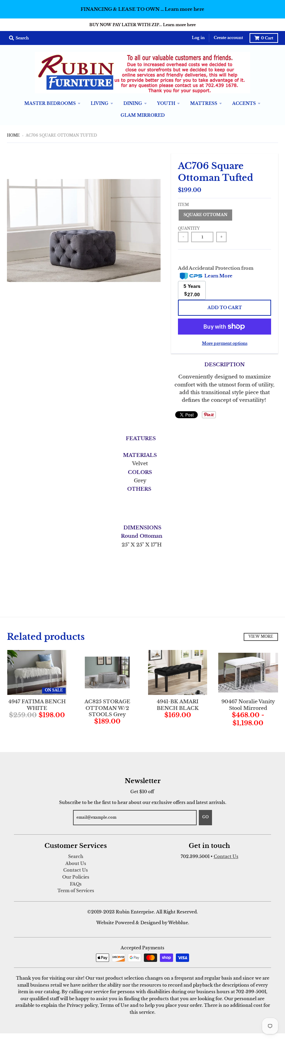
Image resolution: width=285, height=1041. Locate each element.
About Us (75, 863)
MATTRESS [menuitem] (203, 103)
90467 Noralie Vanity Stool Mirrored (248, 704)
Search (75, 856)
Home (13, 135)
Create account (228, 38)
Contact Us (75, 870)
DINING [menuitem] (132, 103)
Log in (198, 38)
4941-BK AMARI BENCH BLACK (178, 704)
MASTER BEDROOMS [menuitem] (50, 103)
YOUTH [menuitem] (166, 103)
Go (205, 817)
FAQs (76, 884)
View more (261, 637)
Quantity (189, 229)
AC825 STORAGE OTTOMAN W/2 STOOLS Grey (107, 707)
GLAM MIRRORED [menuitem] (143, 115)
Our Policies (75, 877)
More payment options (224, 343)
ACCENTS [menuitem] (244, 103)
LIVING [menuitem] (99, 103)
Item (183, 205)
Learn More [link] (218, 276)
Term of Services (75, 890)
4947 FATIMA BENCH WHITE (37, 704)
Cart (267, 38)
